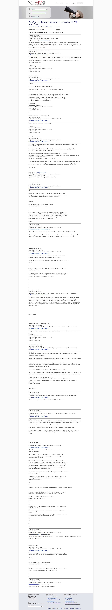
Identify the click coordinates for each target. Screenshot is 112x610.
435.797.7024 (31, 599)
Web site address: (31, 605)
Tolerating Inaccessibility (51, 598)
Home (30, 26)
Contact (49, 608)
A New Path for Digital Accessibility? (54, 602)
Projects (74, 3)
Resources (67, 3)
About (55, 608)
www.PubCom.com (41, 172)
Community (80, 3)
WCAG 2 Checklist (68, 598)
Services (57, 3)
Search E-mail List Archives (35, 29)
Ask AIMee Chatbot (68, 599)
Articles (62, 3)
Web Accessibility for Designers (71, 602)
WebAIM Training (35, 16)
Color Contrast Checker (69, 601)
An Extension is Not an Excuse (53, 596)
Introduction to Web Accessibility (38, 13)
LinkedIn (66, 608)
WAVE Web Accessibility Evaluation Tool (72, 604)
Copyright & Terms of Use (75, 608)
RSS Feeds (61, 608)
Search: (32, 9)
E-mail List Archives (46, 26)
